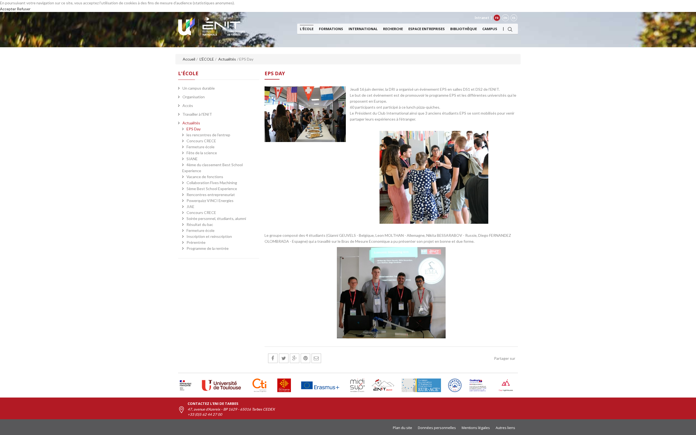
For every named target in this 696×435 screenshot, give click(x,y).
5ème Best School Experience (212, 188)
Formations (331, 28)
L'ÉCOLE (306, 28)
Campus (489, 28)
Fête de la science (202, 152)
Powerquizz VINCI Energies (210, 200)
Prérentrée (196, 242)
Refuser (23, 9)
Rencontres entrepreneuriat (211, 194)
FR (497, 18)
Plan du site (402, 427)
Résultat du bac (200, 224)
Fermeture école (201, 146)
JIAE (190, 206)
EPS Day (194, 129)
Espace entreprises (426, 28)
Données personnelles (437, 427)
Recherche (393, 28)
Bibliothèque (463, 28)
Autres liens (505, 427)
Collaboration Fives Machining (212, 182)
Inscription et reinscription (209, 236)
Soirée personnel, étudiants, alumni (216, 218)
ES (513, 18)
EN (505, 18)
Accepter (8, 9)
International (363, 28)
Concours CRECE (201, 140)
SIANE (192, 158)
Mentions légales (476, 427)
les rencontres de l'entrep (208, 135)
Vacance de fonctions (205, 176)
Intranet (482, 17)
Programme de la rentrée (208, 248)
